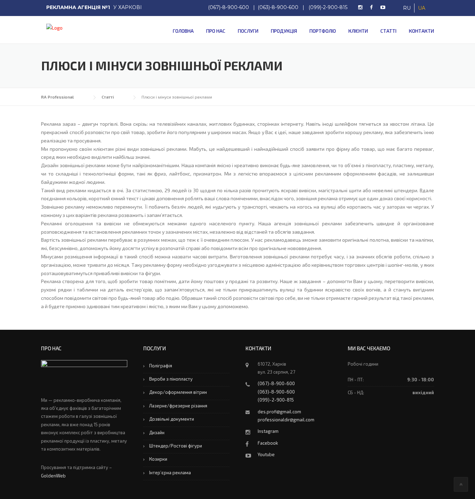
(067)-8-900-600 (228, 7)
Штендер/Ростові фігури (175, 446)
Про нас (215, 31)
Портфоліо (322, 31)
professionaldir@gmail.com (286, 419)
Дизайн (156, 432)
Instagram (268, 431)
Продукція (284, 31)
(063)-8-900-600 (278, 7)
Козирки (158, 459)
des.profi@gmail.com (279, 411)
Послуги (248, 31)
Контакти (421, 31)
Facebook (268, 443)
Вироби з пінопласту (171, 379)
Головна (183, 31)
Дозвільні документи (171, 419)
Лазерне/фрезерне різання (178, 405)
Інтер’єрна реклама (170, 472)
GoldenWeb (53, 475)
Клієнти (358, 31)
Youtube (266, 454)
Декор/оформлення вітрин (178, 392)
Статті (388, 31)
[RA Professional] (52, 27)
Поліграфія (160, 365)
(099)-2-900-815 (327, 7)
